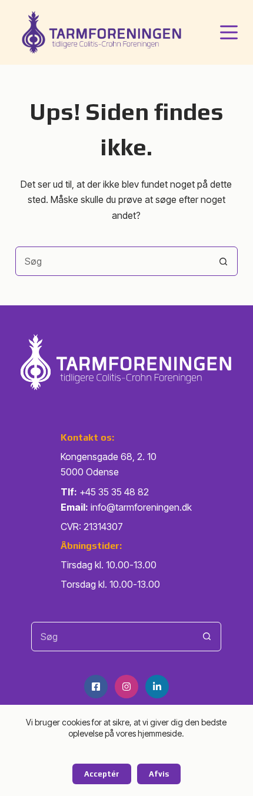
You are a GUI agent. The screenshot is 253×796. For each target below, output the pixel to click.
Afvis (159, 774)
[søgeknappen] (223, 261)
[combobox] (112, 261)
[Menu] (229, 32)
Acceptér (101, 774)
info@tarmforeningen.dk (141, 507)
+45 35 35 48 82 (114, 492)
